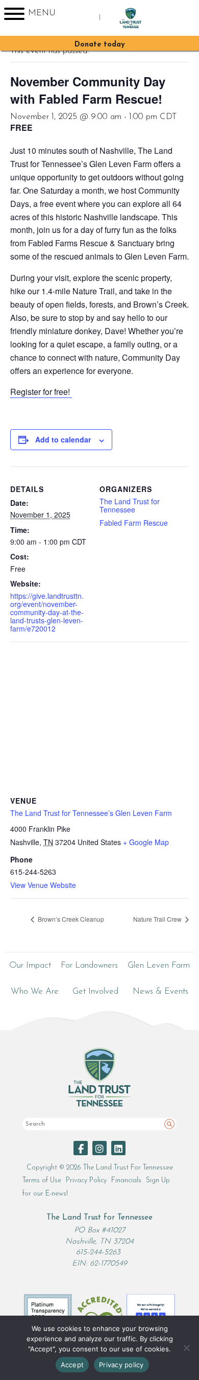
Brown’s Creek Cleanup (70, 919)
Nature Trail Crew (158, 919)
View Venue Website (43, 885)
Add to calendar (63, 439)
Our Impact (30, 965)
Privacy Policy (86, 1180)
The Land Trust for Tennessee (130, 505)
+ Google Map (146, 842)
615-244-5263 (98, 1252)
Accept (72, 1365)
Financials (126, 1180)
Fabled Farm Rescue (134, 523)
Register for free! (41, 391)
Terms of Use (41, 1180)
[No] (186, 1348)
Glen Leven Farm (159, 965)
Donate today (99, 45)
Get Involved (95, 991)
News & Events (160, 991)
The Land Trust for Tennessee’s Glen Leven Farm (91, 813)
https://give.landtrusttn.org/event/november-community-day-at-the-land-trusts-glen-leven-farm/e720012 (47, 612)
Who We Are (35, 991)
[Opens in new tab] (80, 1148)
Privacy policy (121, 1365)
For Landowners (89, 965)
